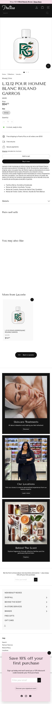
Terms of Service (7, 645)
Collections (11, 74)
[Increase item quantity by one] (12, 122)
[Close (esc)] (49, 653)
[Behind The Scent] (26, 523)
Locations (5, 650)
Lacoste (18, 74)
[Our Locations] (26, 459)
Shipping (4, 151)
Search (4, 642)
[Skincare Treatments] (26, 397)
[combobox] (26, 13)
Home (4, 74)
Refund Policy (6, 648)
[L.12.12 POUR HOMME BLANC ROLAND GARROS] (26, 224)
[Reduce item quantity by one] (4, 122)
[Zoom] (48, 66)
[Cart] (42, 7)
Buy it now (26, 161)
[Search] (47, 13)
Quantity (5, 117)
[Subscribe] (39, 680)
